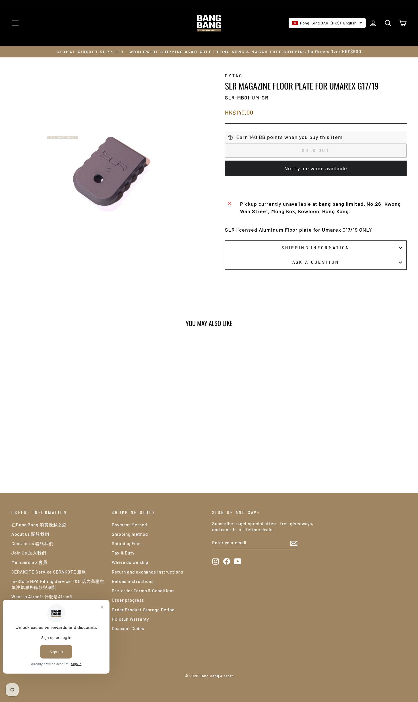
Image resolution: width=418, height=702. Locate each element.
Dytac (234, 75)
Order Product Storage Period (143, 609)
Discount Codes (128, 628)
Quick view (58, 428)
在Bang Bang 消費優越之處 (39, 524)
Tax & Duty (123, 552)
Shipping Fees (127, 543)
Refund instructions (133, 581)
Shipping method (130, 534)
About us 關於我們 (30, 534)
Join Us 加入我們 (28, 552)
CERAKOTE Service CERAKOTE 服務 (48, 571)
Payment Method (129, 524)
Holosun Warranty (130, 619)
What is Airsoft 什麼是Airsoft (42, 596)
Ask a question (315, 262)
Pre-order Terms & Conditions (143, 590)
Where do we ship (130, 562)
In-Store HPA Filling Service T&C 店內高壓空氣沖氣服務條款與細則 (57, 584)
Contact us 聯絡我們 (32, 543)
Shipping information (316, 247)
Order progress (128, 600)
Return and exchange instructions (147, 571)
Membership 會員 (29, 562)
